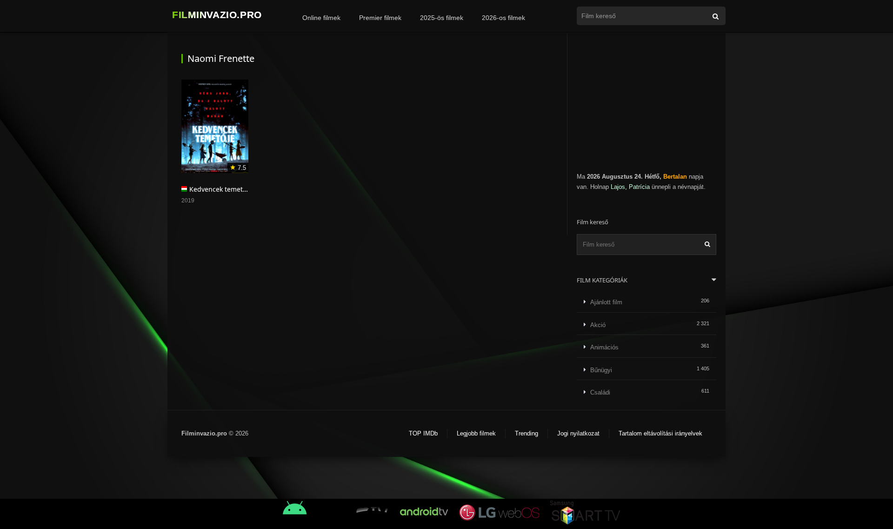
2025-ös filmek (441, 17)
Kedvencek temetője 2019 (229, 189)
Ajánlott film (606, 302)
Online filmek (321, 17)
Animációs (604, 347)
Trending (526, 433)
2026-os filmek (503, 17)
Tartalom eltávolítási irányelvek (660, 433)
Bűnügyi (601, 370)
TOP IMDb (423, 433)
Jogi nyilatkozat (578, 433)
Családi (600, 392)
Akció (598, 324)
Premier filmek (380, 17)
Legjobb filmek (476, 433)
